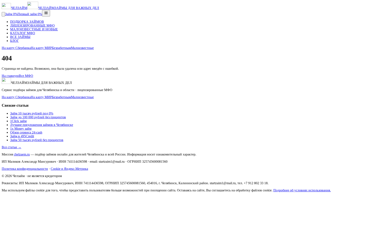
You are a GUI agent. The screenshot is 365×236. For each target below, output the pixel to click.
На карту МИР (41, 48)
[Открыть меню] (46, 13)
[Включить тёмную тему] (3, 14)
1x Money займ (20, 128)
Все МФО (26, 76)
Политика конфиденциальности (25, 169)
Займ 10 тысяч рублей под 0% (31, 113)
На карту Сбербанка (16, 48)
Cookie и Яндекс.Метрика (69, 169)
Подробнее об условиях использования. (302, 190)
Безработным (61, 48)
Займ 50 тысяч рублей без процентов (36, 140)
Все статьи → (11, 147)
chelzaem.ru (22, 154)
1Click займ (18, 121)
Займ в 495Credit (22, 136)
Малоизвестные (82, 48)
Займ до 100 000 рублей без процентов (38, 117)
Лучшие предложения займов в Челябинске (41, 125)
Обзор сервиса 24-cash (26, 132)
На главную (10, 76)
